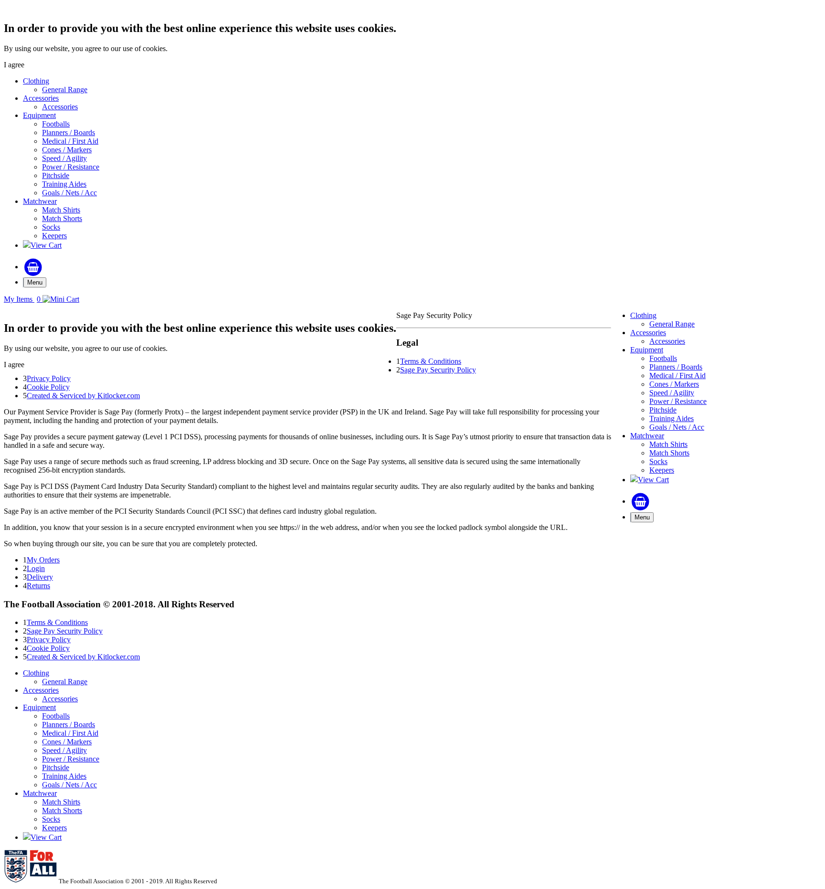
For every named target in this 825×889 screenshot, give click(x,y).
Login (36, 568)
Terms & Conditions (430, 361)
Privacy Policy (49, 378)
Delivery (40, 577)
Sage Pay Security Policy (438, 370)
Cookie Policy (48, 387)
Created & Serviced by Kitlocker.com (83, 396)
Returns (38, 586)
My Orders (43, 560)
